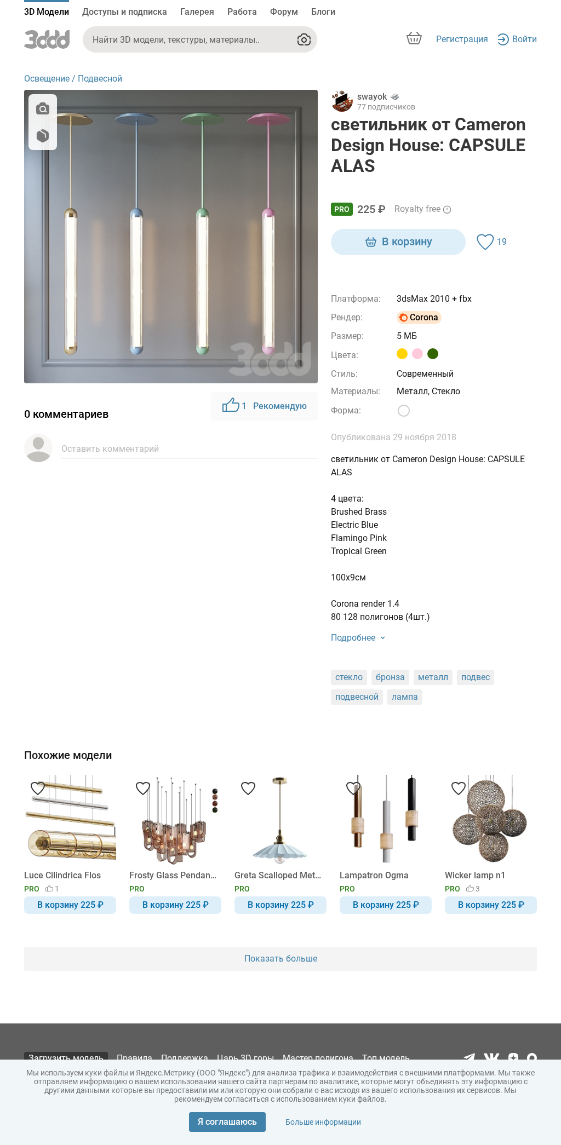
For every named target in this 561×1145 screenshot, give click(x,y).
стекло (349, 677)
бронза (390, 677)
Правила (134, 1058)
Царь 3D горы (245, 1058)
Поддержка (184, 1058)
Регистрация (462, 39)
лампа (405, 697)
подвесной (357, 697)
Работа (242, 12)
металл (433, 677)
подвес (475, 677)
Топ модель (386, 1058)
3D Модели (46, 12)
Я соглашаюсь (227, 1122)
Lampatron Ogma (374, 875)
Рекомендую (274, 406)
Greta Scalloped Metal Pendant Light (278, 875)
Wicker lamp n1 (475, 875)
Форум (284, 12)
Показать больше (280, 958)
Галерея (197, 12)
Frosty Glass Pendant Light (173, 875)
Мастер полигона (318, 1058)
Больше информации (323, 1122)
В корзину (407, 241)
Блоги (323, 12)
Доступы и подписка (124, 12)
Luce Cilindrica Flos (62, 875)
